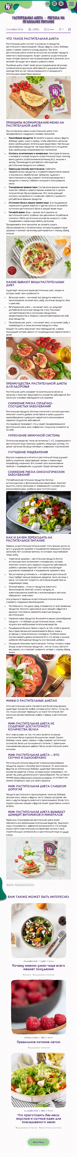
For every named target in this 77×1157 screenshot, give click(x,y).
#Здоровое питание (24, 885)
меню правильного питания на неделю (33, 777)
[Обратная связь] (61, 3)
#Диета (10, 885)
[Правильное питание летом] (38, 1007)
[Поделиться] (69, 29)
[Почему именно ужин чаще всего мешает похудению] (38, 930)
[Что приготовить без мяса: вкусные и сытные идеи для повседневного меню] (38, 1080)
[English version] (48, 3)
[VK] (54, 3)
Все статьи (38, 1142)
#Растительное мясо (50, 1127)
